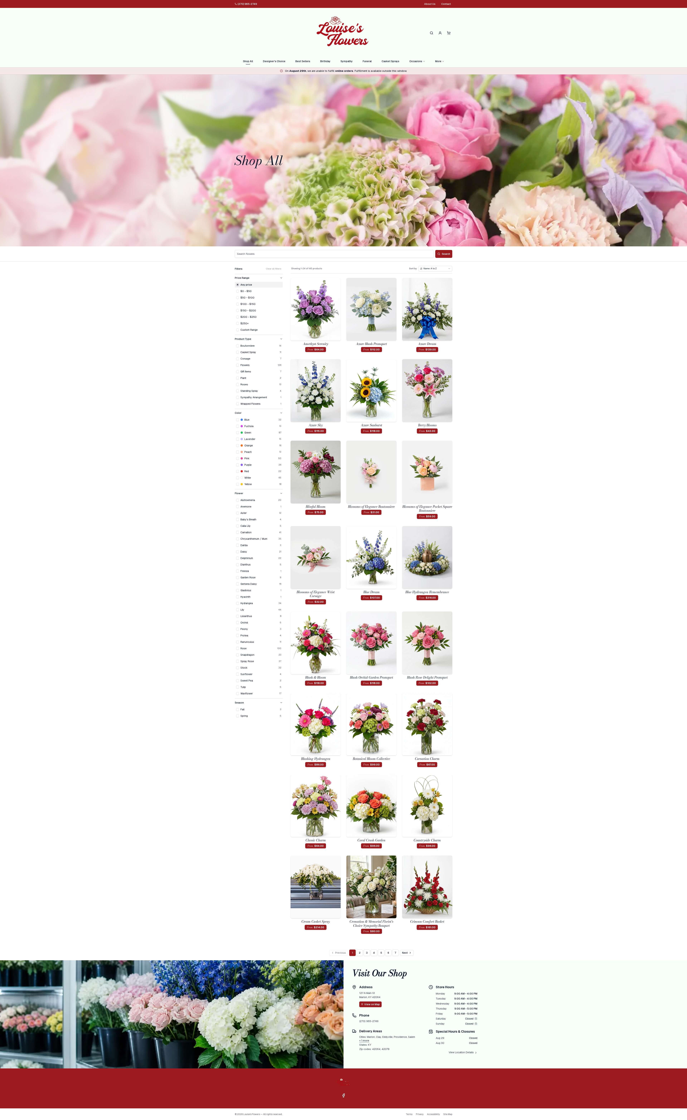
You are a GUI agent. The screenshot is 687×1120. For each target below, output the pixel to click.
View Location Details (461, 1052)
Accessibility (433, 1114)
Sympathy (346, 61)
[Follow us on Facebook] (343, 1095)
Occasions (415, 61)
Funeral (367, 61)
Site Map (447, 1114)
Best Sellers (302, 61)
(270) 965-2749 (247, 4)
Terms (409, 1114)
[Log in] (440, 33)
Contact (446, 4)
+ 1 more (364, 1040)
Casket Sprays (390, 61)
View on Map (372, 1004)
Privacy (419, 1114)
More (438, 61)
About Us (429, 4)
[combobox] (435, 268)
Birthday (325, 61)
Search (446, 254)
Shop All (248, 61)
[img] (475, 1018)
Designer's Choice (274, 61)
